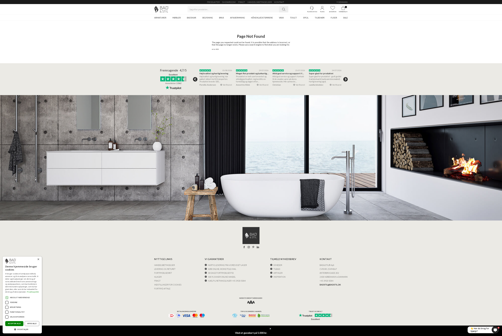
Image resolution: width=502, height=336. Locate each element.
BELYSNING (207, 17)
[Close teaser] (270, 328)
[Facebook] (244, 247)
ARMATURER (160, 17)
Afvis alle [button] (31, 323)
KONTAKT (279, 2)
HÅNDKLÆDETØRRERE (262, 17)
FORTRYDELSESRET (163, 273)
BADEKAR (191, 17)
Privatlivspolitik (33, 292)
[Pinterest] (253, 247)
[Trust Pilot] (305, 315)
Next (345, 79)
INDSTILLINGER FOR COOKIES (167, 284)
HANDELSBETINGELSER (259, 2)
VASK (281, 17)
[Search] (283, 9)
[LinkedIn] (258, 247)
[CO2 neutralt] (264, 316)
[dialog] (22, 295)
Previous (195, 79)
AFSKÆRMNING (237, 17)
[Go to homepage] (161, 9)
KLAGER (158, 277)
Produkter (213, 2)
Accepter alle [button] (14, 323)
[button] (22, 329)
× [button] (38, 259)
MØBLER (176, 17)
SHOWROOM (229, 2)
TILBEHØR (319, 17)
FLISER (334, 17)
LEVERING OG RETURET (164, 269)
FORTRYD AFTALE (162, 288)
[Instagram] (249, 247)
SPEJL (306, 17)
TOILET (293, 17)
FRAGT (241, 2)
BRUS (221, 17)
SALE (345, 17)
